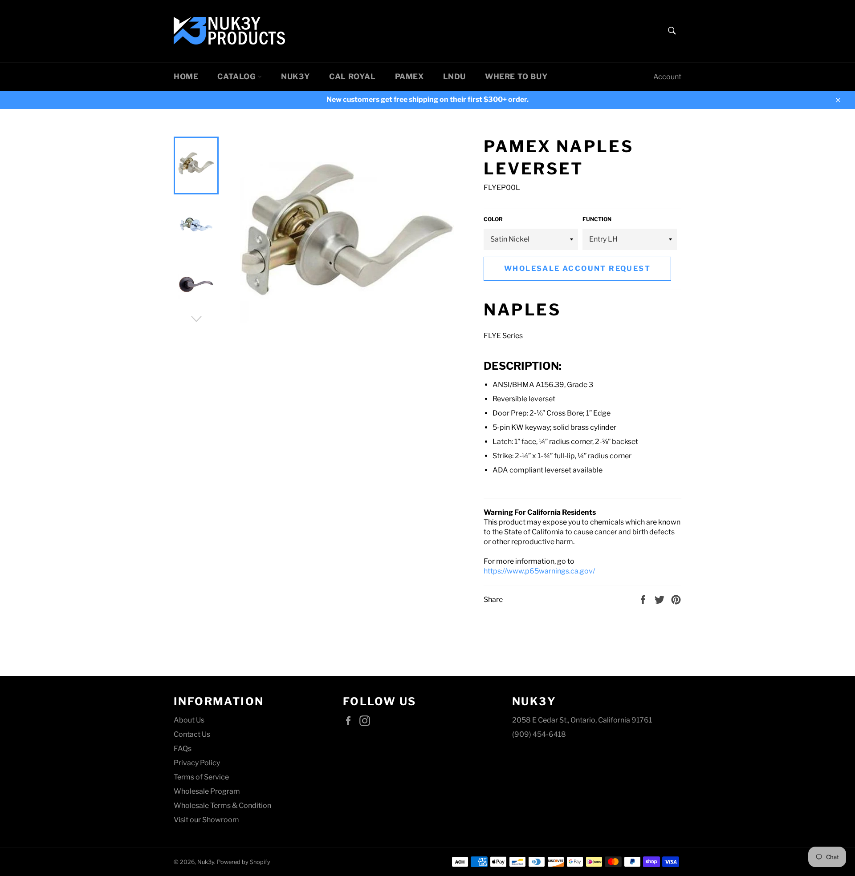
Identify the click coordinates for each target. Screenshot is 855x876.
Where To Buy (516, 76)
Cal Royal (352, 76)
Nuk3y (295, 76)
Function (596, 219)
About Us (189, 720)
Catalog (237, 76)
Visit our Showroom (206, 819)
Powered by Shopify (243, 862)
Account (667, 77)
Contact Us (192, 734)
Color (493, 219)
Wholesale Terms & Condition (222, 805)
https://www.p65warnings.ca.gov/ (539, 571)
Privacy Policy (197, 763)
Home (186, 76)
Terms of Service (201, 777)
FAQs (182, 748)
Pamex (409, 76)
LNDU (454, 76)
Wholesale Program (207, 791)
